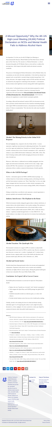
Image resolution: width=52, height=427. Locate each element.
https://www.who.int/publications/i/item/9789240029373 (20, 350)
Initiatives (25, 388)
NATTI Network (25, 379)
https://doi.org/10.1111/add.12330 (16, 341)
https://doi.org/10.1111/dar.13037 (16, 356)
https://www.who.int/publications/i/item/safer (18, 345)
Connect (25, 392)
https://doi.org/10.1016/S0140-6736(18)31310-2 (33, 321)
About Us (25, 383)
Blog (25, 390)
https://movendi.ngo (16, 332)
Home (25, 376)
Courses (25, 385)
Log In (25, 394)
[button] (49, 3)
